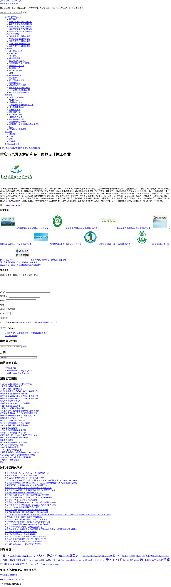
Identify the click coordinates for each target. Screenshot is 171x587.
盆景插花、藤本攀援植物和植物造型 (24, 124)
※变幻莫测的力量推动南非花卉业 (14, 425)
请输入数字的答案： (8, 309)
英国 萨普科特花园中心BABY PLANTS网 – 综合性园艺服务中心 (31, 502)
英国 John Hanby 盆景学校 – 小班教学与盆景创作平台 (26, 510)
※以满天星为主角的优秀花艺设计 (14, 442)
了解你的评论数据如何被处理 (45, 322)
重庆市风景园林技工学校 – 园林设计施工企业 (18, 262)
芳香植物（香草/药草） (18, 129)
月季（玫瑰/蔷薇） (17, 97)
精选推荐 (13, 78)
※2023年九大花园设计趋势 (11, 418)
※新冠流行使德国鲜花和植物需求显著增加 (17, 455)
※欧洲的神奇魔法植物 (9, 460)
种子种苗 (13, 56)
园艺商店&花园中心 (17, 61)
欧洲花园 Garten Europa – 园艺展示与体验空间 (23, 544)
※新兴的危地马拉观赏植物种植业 (14, 438)
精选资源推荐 (10, 141)
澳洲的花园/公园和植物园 (19, 41)
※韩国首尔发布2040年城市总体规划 (15, 403)
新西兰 (125, 556)
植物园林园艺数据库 (17, 85)
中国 (5, 555)
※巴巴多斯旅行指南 (8, 428)
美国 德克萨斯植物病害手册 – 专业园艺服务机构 (24, 478)
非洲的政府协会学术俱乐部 (20, 31)
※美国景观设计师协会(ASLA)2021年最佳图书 (19, 396)
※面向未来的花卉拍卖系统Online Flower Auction (19, 452)
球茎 (81, 560)
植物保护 (13, 134)
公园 (20, 556)
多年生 (91, 556)
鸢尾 (56, 564)
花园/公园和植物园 (12, 34)
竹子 (11, 127)
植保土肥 (8, 132)
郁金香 (49, 564)
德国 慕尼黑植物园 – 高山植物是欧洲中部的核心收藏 (26, 512)
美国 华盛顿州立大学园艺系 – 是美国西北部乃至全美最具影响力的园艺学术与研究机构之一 (42, 529)
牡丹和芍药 (14, 100)
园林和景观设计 (15, 68)
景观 (140, 556)
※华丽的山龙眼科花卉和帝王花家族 (15, 423)
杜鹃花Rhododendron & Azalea (17, 373)
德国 (115, 555)
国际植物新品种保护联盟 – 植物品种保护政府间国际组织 (28, 522)
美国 (114, 559)
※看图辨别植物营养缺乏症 (11, 386)
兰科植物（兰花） (16, 102)
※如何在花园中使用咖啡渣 (11, 389)
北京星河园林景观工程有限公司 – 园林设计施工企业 (26, 541)
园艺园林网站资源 (16, 80)
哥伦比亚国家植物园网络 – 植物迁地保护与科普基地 (26, 485)
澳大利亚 (53, 560)
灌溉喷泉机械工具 (16, 66)
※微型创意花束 (6, 440)
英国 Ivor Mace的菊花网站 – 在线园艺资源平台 (23, 527)
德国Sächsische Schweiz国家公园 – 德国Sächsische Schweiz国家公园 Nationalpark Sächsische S (41, 480)
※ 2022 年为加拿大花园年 (10, 450)
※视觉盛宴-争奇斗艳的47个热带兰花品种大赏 (19, 391)
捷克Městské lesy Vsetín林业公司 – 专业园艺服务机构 (26, 519)
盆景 (88, 560)
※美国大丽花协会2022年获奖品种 (14, 394)
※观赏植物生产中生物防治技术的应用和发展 (18, 435)
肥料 (11, 139)
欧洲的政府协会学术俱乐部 (20, 24)
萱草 (33, 564)
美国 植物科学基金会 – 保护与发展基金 (21, 534)
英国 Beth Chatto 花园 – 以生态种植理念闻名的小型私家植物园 (30, 490)
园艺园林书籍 (10, 368)
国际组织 (13, 19)
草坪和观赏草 (14, 112)
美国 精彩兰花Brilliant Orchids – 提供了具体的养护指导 (27, 495)
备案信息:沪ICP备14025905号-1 (12, 579)
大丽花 (99, 556)
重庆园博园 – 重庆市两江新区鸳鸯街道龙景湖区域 (20, 265)
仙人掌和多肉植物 (16, 107)
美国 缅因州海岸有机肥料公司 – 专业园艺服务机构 (25, 539)
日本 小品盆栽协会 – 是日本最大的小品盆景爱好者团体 (27, 537)
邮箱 (2, 301)
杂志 (156, 556)
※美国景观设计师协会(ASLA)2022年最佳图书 (19, 398)
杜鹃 (162, 556)
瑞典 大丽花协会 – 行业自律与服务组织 (21, 500)
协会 (53, 555)
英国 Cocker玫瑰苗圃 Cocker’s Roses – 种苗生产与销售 (27, 524)
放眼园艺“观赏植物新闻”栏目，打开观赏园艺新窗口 (26, 333)
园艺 (76, 555)
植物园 (20, 559)
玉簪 (68, 560)
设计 (41, 564)
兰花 (28, 556)
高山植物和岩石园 (16, 119)
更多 (2, 462)
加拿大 (40, 555)
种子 (95, 560)
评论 (2, 292)
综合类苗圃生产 (15, 58)
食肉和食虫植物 (15, 117)
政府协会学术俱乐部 (13, 17)
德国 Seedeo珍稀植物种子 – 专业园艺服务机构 (23, 493)
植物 (8, 560)
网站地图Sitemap (11, 336)
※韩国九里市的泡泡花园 (10, 401)
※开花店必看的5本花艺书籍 (11, 445)
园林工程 (13, 53)
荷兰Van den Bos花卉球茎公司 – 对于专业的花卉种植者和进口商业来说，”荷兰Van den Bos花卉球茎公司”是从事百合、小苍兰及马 (58, 515)
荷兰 (24, 564)
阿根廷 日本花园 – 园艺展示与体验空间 (21, 475)
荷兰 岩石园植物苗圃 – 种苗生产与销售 (21, 532)
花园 (143, 559)
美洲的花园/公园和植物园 (19, 44)
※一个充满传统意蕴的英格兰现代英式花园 (17, 416)
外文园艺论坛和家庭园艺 (19, 93)
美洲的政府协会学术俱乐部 (20, 27)
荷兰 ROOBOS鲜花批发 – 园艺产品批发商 (22, 507)
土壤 (11, 137)
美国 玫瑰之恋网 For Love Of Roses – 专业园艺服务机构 (27, 473)
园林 (65, 556)
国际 (85, 556)
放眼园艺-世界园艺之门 (9, 4)
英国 (13, 563)
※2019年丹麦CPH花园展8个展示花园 (15, 457)
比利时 (30, 560)
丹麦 (14, 556)
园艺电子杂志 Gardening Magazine (18, 371)
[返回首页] (10, 1)
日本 (132, 556)
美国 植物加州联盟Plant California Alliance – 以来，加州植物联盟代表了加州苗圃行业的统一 (42, 483)
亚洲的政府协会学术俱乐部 (20, 22)
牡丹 (62, 560)
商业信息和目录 (15, 51)
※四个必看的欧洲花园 (9, 447)
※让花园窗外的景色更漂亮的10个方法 (16, 384)
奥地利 (106, 556)
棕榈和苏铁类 (14, 110)
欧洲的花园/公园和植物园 (19, 39)
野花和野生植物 (15, 115)
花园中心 (156, 560)
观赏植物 (8, 95)
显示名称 (4, 296)
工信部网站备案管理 (8, 575)
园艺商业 (8, 49)
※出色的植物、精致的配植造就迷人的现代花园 (19, 411)
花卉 (133, 560)
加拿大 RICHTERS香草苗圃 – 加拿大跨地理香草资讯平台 (28, 488)
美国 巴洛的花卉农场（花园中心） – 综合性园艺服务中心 (28, 497)
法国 (38, 560)
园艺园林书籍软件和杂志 (19, 88)
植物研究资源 (14, 83)
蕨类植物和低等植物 (17, 122)
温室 (44, 560)
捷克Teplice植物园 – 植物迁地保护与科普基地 (23, 517)
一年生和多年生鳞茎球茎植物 (21, 105)
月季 (149, 556)
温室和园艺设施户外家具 (19, 63)
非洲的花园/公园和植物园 (19, 46)
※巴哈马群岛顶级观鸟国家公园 (13, 433)
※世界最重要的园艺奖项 (10, 406)
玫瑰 (74, 560)
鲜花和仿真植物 (15, 71)
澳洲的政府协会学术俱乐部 (20, 29)
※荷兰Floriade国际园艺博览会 (12, 420)
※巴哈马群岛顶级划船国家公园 (13, 430)
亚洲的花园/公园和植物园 (19, 36)
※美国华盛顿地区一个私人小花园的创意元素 (18, 413)
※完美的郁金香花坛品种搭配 (12, 408)
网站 (2, 305)
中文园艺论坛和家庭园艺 (19, 90)
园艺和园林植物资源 (13, 75)
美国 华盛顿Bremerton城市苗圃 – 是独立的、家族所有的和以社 (30, 505)
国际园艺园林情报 (12, 144)
